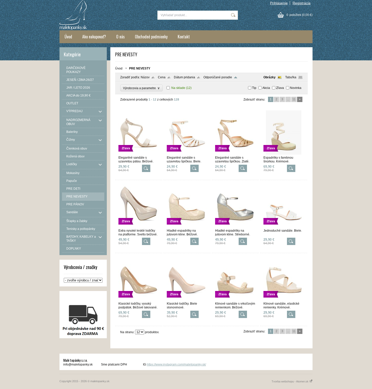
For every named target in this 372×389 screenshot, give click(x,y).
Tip (254, 88)
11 (294, 99)
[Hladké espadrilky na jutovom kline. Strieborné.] (235, 226)
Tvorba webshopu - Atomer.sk (290, 381)
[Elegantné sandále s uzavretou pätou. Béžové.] (138, 153)
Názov (145, 77)
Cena (162, 77)
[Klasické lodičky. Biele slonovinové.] (187, 299)
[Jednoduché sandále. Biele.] (283, 226)
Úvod (68, 37)
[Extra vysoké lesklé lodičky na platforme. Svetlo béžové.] (138, 226)
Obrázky (269, 77)
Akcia (266, 88)
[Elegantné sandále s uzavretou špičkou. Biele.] (187, 153)
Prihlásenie (279, 3)
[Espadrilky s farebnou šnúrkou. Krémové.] (283, 153)
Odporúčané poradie (217, 77)
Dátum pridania (184, 77)
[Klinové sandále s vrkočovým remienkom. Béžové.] (235, 299)
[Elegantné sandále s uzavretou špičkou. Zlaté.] (235, 153)
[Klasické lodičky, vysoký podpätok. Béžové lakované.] (138, 299)
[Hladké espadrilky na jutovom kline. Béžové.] (187, 226)
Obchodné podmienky (151, 37)
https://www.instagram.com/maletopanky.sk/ (176, 364)
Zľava (280, 88)
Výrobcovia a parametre (141, 88)
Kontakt (184, 37)
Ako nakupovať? (94, 37)
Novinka (295, 88)
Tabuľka (290, 77)
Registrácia (302, 3)
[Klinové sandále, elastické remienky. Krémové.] (283, 299)
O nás (120, 37)
